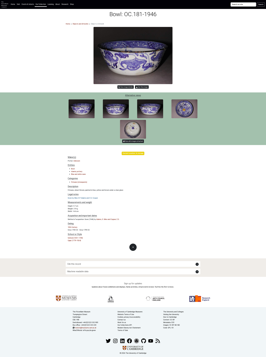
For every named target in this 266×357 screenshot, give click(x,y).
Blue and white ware (78, 174)
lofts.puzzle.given (89, 330)
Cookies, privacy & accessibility (129, 317)
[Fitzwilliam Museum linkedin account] (129, 341)
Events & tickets (28, 4)
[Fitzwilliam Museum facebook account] (122, 341)
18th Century (72, 227)
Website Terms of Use (126, 314)
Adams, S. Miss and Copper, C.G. (107, 219)
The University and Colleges (173, 312)
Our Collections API (125, 325)
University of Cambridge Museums (130, 312)
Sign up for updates (133, 283)
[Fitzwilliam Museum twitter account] (108, 341)
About (57, 4)
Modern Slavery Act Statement (129, 328)
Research (65, 4)
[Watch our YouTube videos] (150, 341)
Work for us (122, 322)
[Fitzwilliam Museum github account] (143, 341)
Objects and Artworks (80, 24)
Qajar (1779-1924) (74, 241)
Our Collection (41, 4)
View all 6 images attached (134, 141)
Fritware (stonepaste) (79, 182)
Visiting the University (171, 314)
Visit (18, 4)
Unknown (76, 161)
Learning (51, 4)
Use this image (142, 87)
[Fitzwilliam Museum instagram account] (115, 341)
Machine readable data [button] (77, 271)
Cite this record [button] (74, 264)
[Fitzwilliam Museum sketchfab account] (136, 341)
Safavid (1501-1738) (75, 238)
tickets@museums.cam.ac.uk (85, 328)
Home (13, 4)
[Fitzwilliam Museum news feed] (157, 341)
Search (260, 4)
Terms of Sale (123, 330)
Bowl (73, 169)
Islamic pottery (76, 171)
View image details (126, 87)
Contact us (122, 320)
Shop (72, 4)
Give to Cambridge (170, 317)
